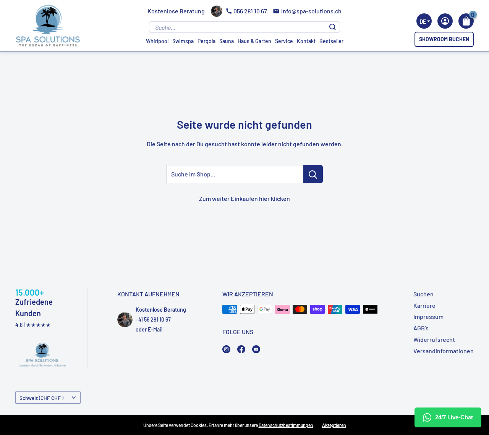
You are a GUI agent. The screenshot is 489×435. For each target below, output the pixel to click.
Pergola (206, 41)
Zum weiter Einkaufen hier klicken (244, 198)
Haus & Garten (254, 41)
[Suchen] (332, 27)
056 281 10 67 (250, 11)
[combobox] (424, 21)
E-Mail (155, 329)
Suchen (423, 294)
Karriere (424, 305)
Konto (445, 21)
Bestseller (331, 41)
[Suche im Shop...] (313, 174)
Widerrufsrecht (434, 339)
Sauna (226, 41)
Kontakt (306, 41)
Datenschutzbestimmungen (286, 425)
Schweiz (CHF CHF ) (41, 398)
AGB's (421, 328)
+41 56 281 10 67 (153, 319)
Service (284, 41)
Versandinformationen (443, 350)
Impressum (428, 316)
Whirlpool (157, 41)
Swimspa (183, 41)
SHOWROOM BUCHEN (444, 39)
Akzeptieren (334, 425)
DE (422, 21)
